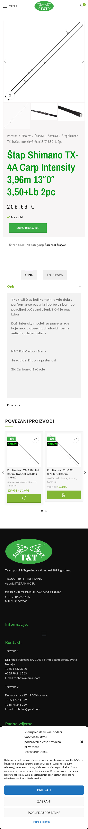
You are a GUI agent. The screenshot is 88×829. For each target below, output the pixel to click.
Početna (12, 136)
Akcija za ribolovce (17, 482)
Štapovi (39, 136)
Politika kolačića (42, 821)
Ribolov (26, 136)
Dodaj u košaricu (28, 228)
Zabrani (44, 801)
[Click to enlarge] (10, 95)
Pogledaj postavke (44, 812)
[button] (82, 742)
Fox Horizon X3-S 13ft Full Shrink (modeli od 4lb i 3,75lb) (23, 474)
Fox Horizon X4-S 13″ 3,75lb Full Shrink (60, 472)
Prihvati (44, 790)
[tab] (29, 275)
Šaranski (53, 136)
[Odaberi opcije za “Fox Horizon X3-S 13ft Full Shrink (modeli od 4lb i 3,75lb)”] (24, 498)
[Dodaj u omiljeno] (35, 439)
